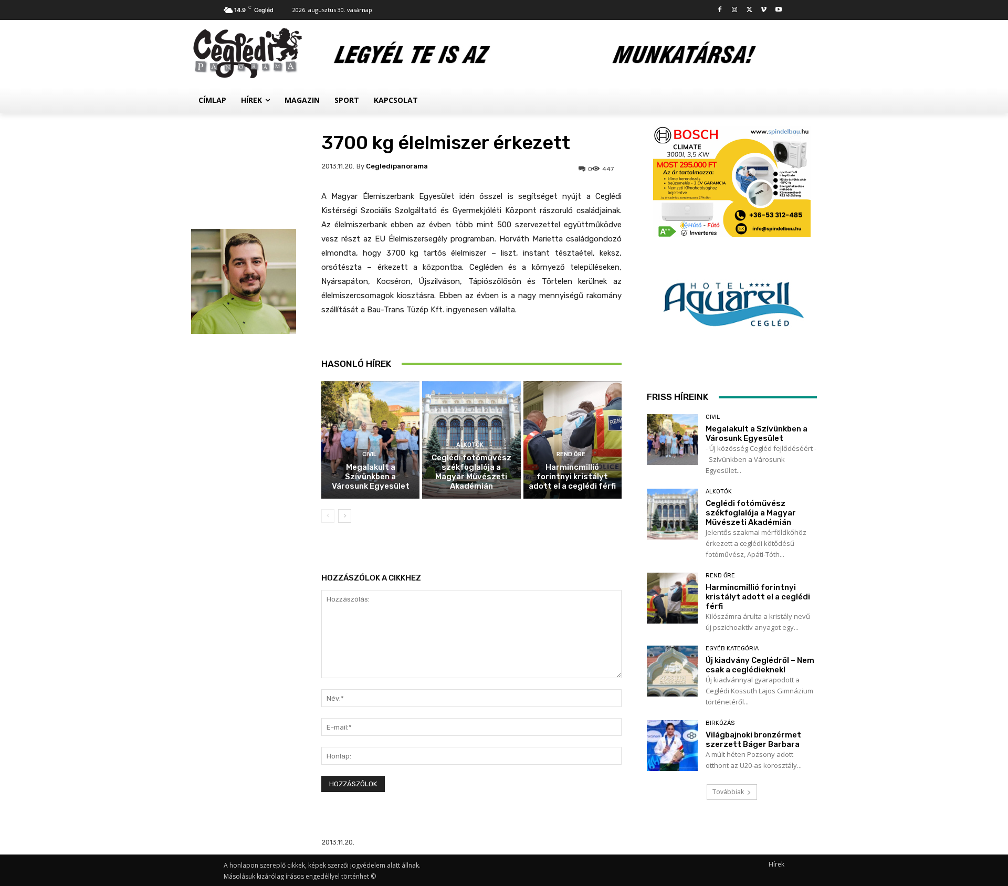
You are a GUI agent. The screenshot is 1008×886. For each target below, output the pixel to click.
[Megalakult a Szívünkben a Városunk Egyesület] (370, 440)
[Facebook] (720, 10)
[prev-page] (327, 516)
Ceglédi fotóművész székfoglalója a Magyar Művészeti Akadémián (471, 472)
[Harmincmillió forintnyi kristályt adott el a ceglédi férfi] (572, 440)
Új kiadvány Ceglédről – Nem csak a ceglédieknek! (760, 665)
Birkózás (720, 723)
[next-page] (344, 516)
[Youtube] (778, 10)
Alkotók (470, 445)
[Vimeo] (764, 10)
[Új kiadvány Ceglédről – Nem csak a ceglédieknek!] (672, 671)
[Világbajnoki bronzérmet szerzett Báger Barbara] (672, 745)
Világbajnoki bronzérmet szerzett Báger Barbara (753, 739)
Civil (369, 454)
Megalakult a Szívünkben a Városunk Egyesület (371, 476)
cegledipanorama (397, 166)
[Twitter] (749, 10)
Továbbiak (728, 791)
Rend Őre (570, 454)
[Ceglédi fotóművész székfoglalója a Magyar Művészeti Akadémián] (672, 514)
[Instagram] (735, 10)
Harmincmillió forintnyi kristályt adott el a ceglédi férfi (572, 476)
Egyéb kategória (732, 648)
